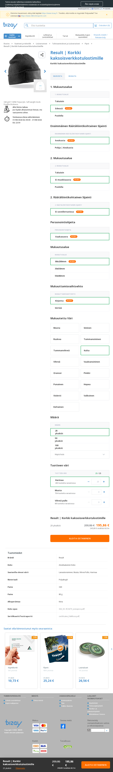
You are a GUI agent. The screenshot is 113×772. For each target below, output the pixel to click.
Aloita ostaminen (80, 538)
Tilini (62, 703)
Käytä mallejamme (11, 703)
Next (45, 71)
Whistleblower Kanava (97, 714)
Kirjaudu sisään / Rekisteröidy (100, 36)
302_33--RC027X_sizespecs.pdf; (72, 609)
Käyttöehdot (93, 703)
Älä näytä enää (92, 4)
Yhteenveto (20, 768)
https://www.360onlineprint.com (33, 16)
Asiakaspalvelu (83, 8)
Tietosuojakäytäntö (96, 706)
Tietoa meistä (38, 700)
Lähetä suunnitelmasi (12, 700)
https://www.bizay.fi (49, 13)
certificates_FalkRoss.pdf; (69, 616)
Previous (5, 71)
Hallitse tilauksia (67, 706)
